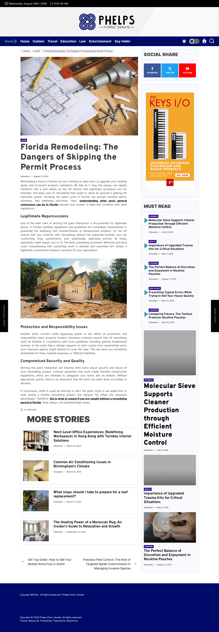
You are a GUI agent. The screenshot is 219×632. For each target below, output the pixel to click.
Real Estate (154, 288)
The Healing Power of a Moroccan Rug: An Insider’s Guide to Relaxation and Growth (88, 524)
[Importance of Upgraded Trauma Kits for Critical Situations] (170, 470)
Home (9, 41)
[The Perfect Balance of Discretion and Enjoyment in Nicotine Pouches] (170, 527)
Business (153, 216)
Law (82, 41)
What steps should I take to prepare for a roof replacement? (91, 494)
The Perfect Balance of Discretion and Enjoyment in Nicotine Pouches (172, 270)
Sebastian (25, 176)
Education (68, 41)
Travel (52, 41)
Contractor (32, 409)
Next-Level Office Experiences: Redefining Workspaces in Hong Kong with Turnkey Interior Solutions (93, 436)
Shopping (153, 263)
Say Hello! (122, 41)
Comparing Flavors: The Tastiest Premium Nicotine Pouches (170, 316)
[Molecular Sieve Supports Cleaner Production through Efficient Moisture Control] (170, 352)
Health (152, 241)
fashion (38, 41)
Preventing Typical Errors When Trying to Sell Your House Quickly (171, 294)
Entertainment (100, 41)
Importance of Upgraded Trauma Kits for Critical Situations (171, 247)
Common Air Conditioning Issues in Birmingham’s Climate (82, 464)
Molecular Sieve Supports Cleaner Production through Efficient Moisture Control (172, 223)
